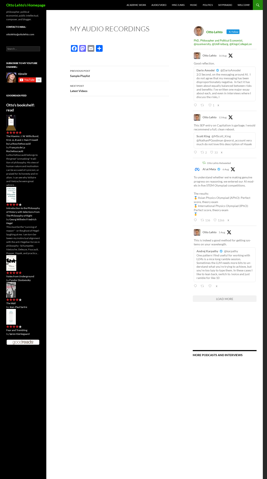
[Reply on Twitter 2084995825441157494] (196, 286)
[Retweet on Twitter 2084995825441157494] (203, 286)
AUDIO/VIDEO (158, 5)
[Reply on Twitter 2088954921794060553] (196, 105)
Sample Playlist (80, 73)
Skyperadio (225, 5)
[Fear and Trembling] (11, 316)
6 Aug (226, 169)
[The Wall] (11, 289)
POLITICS (208, 5)
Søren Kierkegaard (19, 333)
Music (193, 5)
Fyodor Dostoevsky (20, 280)
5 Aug (222, 232)
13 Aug (223, 117)
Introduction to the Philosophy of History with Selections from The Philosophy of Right (23, 212)
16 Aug (223, 55)
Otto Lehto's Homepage (25, 5)
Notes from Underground (20, 276)
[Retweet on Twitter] (204, 162)
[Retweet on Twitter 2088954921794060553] (203, 105)
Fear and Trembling (16, 330)
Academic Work (136, 5)
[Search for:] (23, 48)
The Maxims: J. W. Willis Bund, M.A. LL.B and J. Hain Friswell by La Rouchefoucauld (22, 140)
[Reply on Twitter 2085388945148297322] (196, 220)
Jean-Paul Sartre (18, 307)
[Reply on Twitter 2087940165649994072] (196, 152)
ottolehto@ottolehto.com (20, 34)
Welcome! (244, 5)
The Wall (11, 303)
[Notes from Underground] (11, 262)
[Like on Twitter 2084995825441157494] (211, 286)
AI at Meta (209, 169)
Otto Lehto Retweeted (219, 163)
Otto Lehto (210, 55)
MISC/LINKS (178, 5)
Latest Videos (78, 88)
